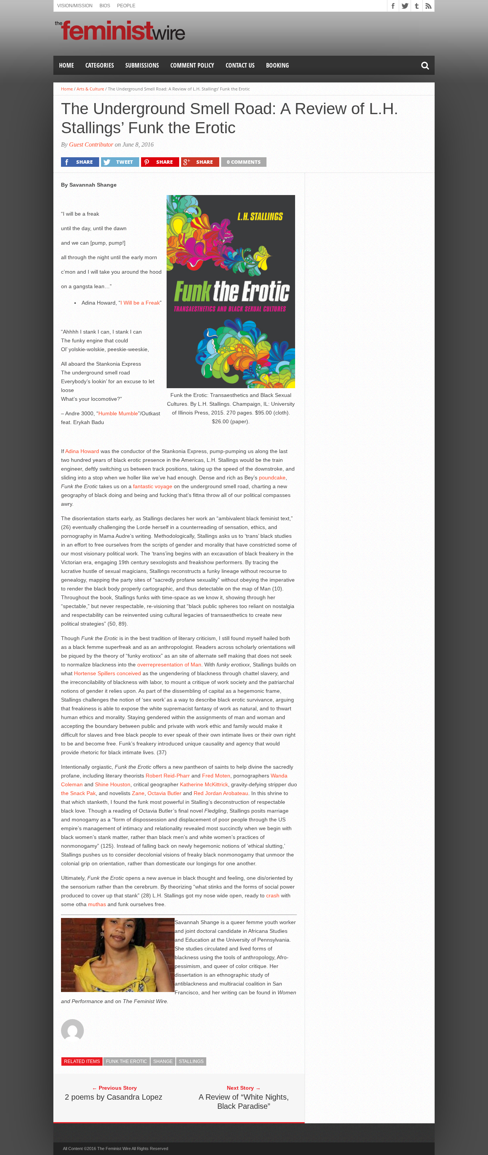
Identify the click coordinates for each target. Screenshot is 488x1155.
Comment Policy (192, 65)
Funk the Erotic (126, 1061)
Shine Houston (112, 784)
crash (272, 895)
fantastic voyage (152, 486)
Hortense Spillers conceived (107, 673)
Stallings (191, 1061)
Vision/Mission (75, 5)
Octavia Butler (164, 793)
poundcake (272, 477)
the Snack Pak (78, 793)
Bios (105, 5)
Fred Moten (216, 776)
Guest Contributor (91, 144)
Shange (163, 1061)
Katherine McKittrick (204, 784)
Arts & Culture (90, 89)
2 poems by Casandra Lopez (113, 1097)
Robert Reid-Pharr (168, 776)
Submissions (142, 65)
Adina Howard (82, 451)
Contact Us (240, 65)
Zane (138, 793)
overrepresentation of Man (169, 664)
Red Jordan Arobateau (221, 793)
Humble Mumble (118, 413)
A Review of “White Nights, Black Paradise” (244, 1101)
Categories (99, 65)
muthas (97, 904)
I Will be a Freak (140, 303)
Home (66, 65)
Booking (277, 65)
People (126, 5)
